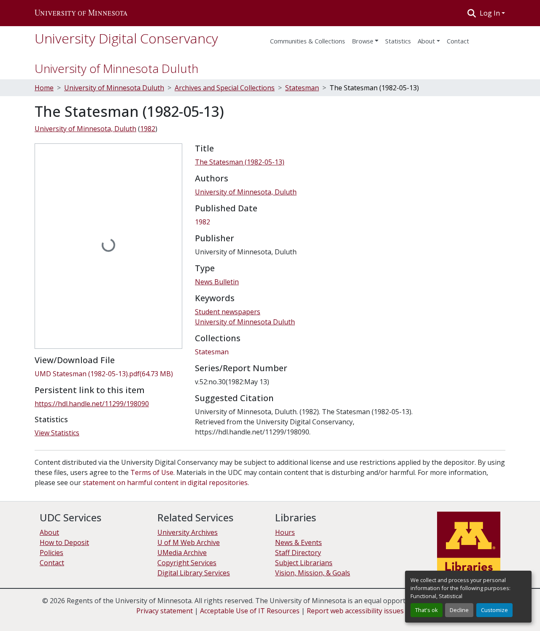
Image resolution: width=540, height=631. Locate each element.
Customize (494, 610)
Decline (459, 610)
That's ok (426, 610)
